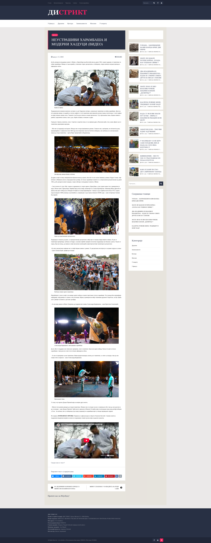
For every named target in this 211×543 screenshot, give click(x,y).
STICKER (94, 540)
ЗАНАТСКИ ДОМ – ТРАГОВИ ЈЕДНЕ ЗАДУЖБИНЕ (151, 130)
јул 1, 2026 (143, 122)
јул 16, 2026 (144, 80)
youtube (161, 3)
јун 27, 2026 (144, 133)
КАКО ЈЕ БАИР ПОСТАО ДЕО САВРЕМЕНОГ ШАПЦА (150, 170)
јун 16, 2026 (144, 162)
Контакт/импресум (58, 3)
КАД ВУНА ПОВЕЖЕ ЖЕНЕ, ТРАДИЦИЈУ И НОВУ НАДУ (150, 103)
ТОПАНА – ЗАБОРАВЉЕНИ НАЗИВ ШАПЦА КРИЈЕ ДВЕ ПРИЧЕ (150, 47)
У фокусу (51, 23)
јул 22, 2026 (144, 64)
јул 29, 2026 (144, 51)
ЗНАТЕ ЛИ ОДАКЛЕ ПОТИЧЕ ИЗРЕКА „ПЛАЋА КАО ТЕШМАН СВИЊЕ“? (150, 60)
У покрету (103, 23)
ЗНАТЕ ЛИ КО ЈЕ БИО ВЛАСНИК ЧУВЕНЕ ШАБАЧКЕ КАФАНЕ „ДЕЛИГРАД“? (148, 89)
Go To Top (161, 540)
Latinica (75, 3)
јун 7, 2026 (143, 174)
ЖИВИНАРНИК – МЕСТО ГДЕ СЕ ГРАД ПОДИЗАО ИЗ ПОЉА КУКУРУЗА (150, 158)
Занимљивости (81, 23)
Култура (70, 23)
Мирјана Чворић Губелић (156, 51)
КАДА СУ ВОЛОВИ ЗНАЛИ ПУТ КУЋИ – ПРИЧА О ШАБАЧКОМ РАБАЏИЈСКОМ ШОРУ (151, 116)
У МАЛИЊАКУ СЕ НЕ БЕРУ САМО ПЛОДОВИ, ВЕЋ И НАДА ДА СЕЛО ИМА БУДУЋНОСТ (150, 144)
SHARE (119, 57)
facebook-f (157, 3)
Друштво (61, 23)
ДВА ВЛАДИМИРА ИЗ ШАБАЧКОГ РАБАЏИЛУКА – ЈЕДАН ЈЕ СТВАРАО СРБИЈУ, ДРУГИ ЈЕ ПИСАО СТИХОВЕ (150, 74)
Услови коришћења (84, 3)
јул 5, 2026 (143, 106)
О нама (49, 3)
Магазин (93, 23)
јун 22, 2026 (144, 149)
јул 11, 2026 (144, 95)
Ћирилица (68, 3)
